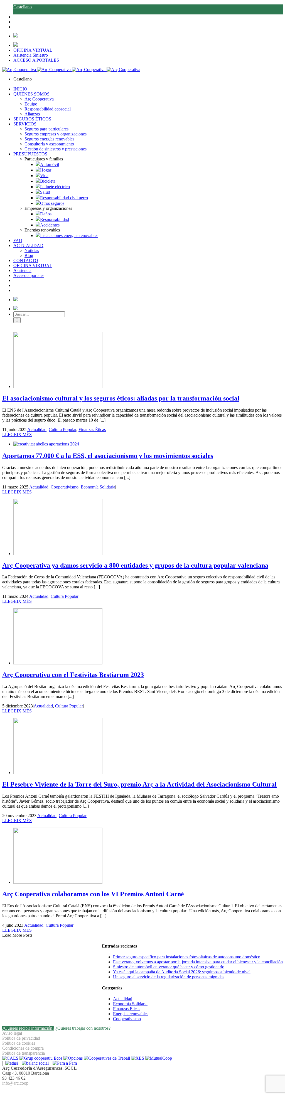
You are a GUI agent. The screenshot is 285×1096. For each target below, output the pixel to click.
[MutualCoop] (158, 1058)
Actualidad (36, 429)
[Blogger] (145, 1090)
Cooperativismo (64, 487)
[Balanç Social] (34, 1063)
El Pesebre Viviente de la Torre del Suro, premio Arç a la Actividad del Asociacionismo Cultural (139, 784)
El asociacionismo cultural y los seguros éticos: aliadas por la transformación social (120, 398)
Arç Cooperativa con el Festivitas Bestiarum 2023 (73, 674)
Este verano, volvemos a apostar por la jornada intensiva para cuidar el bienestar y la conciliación (198, 961)
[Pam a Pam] (63, 1063)
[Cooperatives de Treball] (107, 1058)
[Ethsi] (10, 1063)
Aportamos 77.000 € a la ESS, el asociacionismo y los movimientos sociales (107, 455)
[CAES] (10, 1058)
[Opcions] (73, 1058)
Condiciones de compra (23, 1048)
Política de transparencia (23, 1053)
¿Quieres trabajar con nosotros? (82, 1028)
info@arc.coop (15, 1083)
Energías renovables (130, 1013)
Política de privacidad (21, 1038)
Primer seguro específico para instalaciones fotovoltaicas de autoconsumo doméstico (186, 956)
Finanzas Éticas (92, 429)
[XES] (138, 1058)
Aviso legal (12, 1033)
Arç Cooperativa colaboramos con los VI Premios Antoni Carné (93, 894)
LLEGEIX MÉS (17, 434)
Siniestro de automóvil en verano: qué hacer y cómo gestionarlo (168, 966)
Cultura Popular (62, 429)
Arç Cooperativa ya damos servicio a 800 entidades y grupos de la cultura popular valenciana (135, 565)
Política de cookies (18, 1043)
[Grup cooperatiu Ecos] (41, 1058)
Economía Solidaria (98, 487)
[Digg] (139, 1090)
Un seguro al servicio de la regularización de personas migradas (168, 976)
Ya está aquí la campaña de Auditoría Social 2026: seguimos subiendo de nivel (181, 971)
